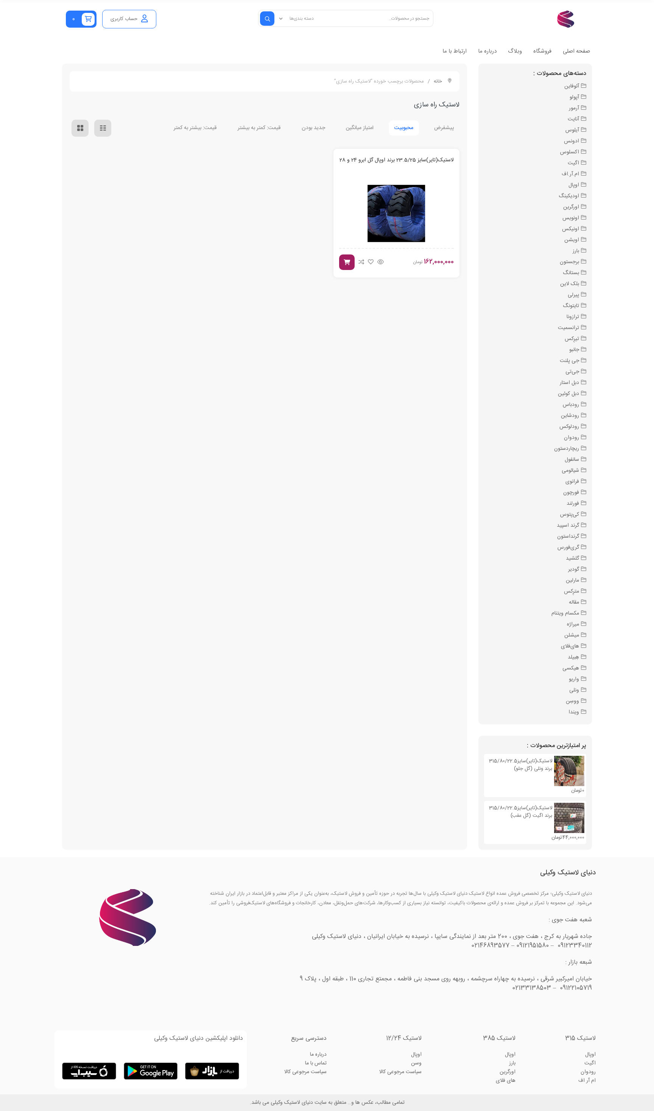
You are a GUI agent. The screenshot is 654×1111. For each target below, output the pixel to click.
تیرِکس (572, 338)
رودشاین (570, 415)
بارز (576, 251)
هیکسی (570, 668)
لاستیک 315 (580, 1038)
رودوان (571, 437)
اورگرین (571, 207)
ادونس (571, 141)
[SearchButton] (267, 18)
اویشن (571, 240)
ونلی (574, 690)
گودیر (573, 569)
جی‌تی (572, 371)
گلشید (572, 558)
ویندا (573, 712)
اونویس (570, 218)
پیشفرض (444, 128)
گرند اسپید (568, 525)
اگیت (573, 163)
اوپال (573, 185)
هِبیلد (573, 657)
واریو (574, 679)
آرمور (574, 108)
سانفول (572, 459)
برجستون (569, 262)
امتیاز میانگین (360, 128)
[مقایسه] (361, 262)
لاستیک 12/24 (404, 1038)
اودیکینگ (569, 196)
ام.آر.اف (570, 174)
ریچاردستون (566, 448)
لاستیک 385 (499, 1038)
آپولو (574, 97)
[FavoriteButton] (371, 262)
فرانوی (572, 481)
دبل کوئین (568, 393)
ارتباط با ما (454, 51)
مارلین (572, 580)
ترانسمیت (568, 327)
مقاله (574, 602)
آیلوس (572, 130)
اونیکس (570, 229)
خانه (438, 81)
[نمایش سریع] (380, 262)
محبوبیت (403, 128)
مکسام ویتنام (565, 613)
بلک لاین (569, 284)
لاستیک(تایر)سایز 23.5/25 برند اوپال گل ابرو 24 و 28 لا (396, 160)
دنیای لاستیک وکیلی (568, 873)
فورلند (573, 503)
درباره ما (487, 51)
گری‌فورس (568, 547)
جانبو (574, 349)
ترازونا (573, 316)
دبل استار (569, 382)
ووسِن (572, 701)
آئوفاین (571, 86)
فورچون (571, 492)
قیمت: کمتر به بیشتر (259, 128)
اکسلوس (569, 152)
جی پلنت (569, 360)
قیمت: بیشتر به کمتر (195, 128)
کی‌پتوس (569, 514)
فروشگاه (542, 51)
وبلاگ (515, 51)
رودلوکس (569, 426)
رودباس (571, 404)
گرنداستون (568, 536)
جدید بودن (313, 128)
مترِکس (571, 591)
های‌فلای (570, 646)
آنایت (573, 119)
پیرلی (573, 295)
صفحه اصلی (576, 51)
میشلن (571, 635)
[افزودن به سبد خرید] (347, 262)
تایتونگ (571, 306)
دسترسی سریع (309, 1038)
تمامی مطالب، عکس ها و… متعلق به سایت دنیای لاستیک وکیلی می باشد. (327, 1102)
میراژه (573, 624)
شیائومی (570, 470)
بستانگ (571, 273)
